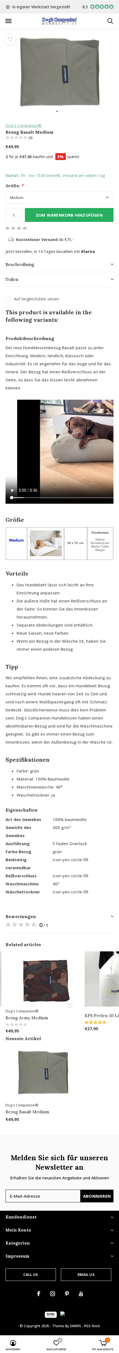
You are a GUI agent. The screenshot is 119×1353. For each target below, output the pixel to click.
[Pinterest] (67, 1294)
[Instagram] (52, 1294)
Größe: (14, 185)
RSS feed (92, 1325)
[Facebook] (38, 1294)
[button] (8, 21)
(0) (31, 137)
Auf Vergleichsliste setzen (36, 299)
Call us (30, 1274)
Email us (85, 1274)
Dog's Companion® (24, 125)
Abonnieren (97, 1196)
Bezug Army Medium (27, 1017)
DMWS (75, 1325)
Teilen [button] (12, 279)
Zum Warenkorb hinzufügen (69, 215)
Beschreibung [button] (20, 264)
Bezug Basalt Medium (27, 1111)
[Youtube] (81, 1294)
